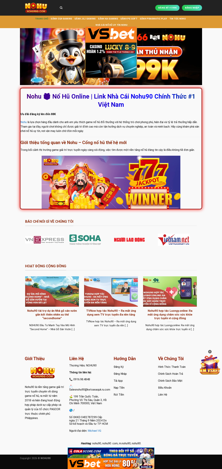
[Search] (61, 8)
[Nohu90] (37, 8)
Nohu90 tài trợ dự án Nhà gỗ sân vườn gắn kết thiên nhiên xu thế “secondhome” (52, 314)
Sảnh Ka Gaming (108, 18)
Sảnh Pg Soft (128, 18)
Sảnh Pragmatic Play (153, 18)
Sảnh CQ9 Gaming (61, 18)
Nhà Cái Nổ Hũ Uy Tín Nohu (111, 25)
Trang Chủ (41, 18)
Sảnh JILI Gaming (85, 18)
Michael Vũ (94, 430)
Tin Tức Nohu (177, 18)
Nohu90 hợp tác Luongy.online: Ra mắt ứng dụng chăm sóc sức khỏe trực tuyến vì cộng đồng (170, 314)
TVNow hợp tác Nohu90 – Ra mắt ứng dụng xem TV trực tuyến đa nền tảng (111, 312)
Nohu (23, 122)
